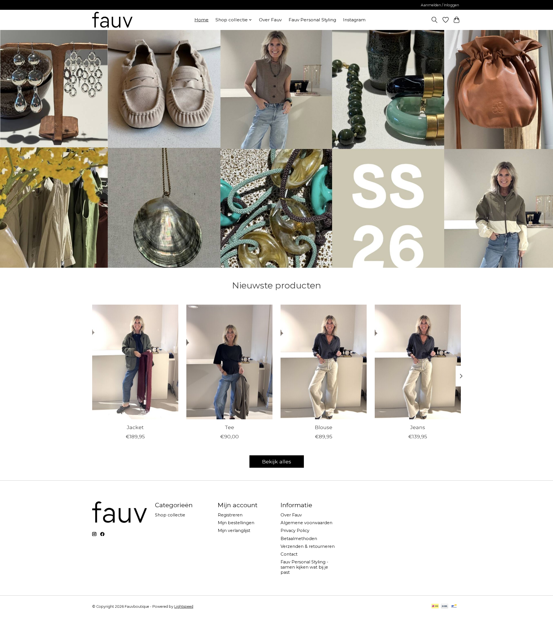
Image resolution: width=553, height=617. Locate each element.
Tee (229, 427)
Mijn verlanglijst (234, 530)
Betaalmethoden (299, 538)
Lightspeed (183, 606)
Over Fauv (270, 19)
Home (201, 19)
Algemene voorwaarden (306, 522)
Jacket (135, 427)
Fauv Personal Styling (312, 19)
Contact (289, 554)
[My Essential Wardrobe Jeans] (418, 362)
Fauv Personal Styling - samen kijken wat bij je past (304, 567)
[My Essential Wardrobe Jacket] (135, 362)
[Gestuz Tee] (229, 362)
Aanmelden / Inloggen (440, 5)
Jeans (417, 427)
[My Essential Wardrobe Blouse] (324, 362)
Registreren (230, 515)
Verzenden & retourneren (308, 546)
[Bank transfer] (444, 606)
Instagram (354, 19)
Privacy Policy (295, 530)
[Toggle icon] (434, 20)
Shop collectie (170, 515)
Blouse (323, 427)
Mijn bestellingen (236, 522)
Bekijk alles (276, 461)
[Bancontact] (454, 606)
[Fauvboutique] (112, 20)
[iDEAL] (435, 606)
